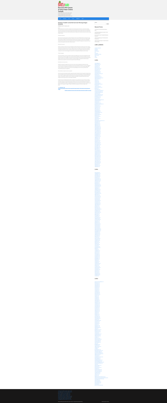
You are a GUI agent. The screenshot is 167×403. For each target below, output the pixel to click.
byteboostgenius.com (98, 229)
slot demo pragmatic (98, 47)
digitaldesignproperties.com (99, 77)
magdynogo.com (97, 166)
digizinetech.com (97, 148)
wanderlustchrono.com (98, 339)
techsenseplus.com (97, 143)
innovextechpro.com (98, 131)
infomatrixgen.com (97, 149)
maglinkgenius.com (98, 203)
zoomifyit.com (97, 275)
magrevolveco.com (97, 158)
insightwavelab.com (98, 334)
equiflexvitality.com (97, 354)
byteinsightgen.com (98, 147)
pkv (95, 52)
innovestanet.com (97, 246)
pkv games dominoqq (98, 54)
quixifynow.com (97, 241)
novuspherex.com (97, 303)
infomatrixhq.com (97, 199)
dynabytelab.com (97, 286)
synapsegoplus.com (98, 230)
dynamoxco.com (97, 252)
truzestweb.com (97, 268)
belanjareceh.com (97, 70)
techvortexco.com (97, 181)
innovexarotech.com (98, 159)
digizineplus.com (97, 236)
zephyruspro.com (97, 242)
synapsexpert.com (97, 269)
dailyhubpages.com (97, 357)
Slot (69, 18)
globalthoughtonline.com (98, 84)
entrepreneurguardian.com (99, 363)
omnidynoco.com (97, 266)
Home (60, 18)
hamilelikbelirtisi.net (98, 320)
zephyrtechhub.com (98, 267)
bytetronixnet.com (97, 163)
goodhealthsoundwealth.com (99, 103)
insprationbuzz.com (98, 72)
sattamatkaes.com (97, 89)
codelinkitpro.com (97, 174)
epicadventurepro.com (98, 333)
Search (96, 22)
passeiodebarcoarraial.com (99, 73)
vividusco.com (97, 296)
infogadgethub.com (98, 173)
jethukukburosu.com (98, 96)
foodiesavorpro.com (98, 331)
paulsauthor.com (97, 113)
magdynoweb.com (97, 218)
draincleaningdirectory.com (99, 94)
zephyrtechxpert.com (98, 212)
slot (64, 87)
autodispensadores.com (98, 369)
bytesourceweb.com (98, 155)
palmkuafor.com (97, 66)
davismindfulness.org (98, 381)
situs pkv (70, 390)
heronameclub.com (97, 116)
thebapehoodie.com (98, 100)
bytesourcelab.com (97, 238)
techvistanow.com (97, 198)
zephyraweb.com (97, 300)
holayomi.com (97, 375)
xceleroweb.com (97, 272)
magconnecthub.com (98, 228)
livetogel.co (96, 348)
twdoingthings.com (98, 111)
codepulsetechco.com (98, 193)
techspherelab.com (97, 224)
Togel (82, 18)
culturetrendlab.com (98, 340)
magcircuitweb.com (98, 132)
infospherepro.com (97, 330)
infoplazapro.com (97, 138)
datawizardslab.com (98, 327)
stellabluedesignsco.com (98, 112)
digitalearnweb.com (98, 64)
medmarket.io (97, 117)
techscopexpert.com (98, 133)
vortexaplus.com (97, 261)
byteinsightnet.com (98, 192)
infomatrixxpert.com (98, 196)
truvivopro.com (97, 295)
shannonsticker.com (98, 71)
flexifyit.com (96, 248)
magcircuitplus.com (98, 161)
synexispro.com (97, 374)
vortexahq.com (97, 297)
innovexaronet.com (97, 197)
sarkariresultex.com (98, 78)
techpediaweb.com (97, 134)
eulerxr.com (96, 343)
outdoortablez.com (97, 118)
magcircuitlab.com (97, 204)
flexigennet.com (97, 115)
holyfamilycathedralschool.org (99, 378)
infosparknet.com (97, 239)
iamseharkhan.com (97, 75)
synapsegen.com (97, 258)
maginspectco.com (97, 165)
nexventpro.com (97, 308)
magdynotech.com (97, 234)
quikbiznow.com (97, 271)
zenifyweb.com (97, 347)
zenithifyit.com (97, 298)
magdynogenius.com (98, 127)
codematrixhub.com (98, 142)
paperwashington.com (98, 365)
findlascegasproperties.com (99, 350)
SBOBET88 (77, 18)
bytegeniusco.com (97, 141)
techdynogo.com (97, 122)
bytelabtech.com (97, 177)
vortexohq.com (97, 332)
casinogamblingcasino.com (99, 92)
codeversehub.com (97, 226)
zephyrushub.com (97, 284)
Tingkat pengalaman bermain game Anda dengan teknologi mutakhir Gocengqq (78, 90)
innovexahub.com (97, 292)
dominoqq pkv (97, 51)
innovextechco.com (97, 202)
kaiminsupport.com (98, 69)
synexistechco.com (97, 294)
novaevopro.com (97, 304)
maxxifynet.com (97, 291)
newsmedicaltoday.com (98, 371)
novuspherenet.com (98, 263)
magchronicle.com (97, 123)
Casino (73, 18)
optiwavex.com (97, 265)
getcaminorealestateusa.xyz (99, 385)
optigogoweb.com (97, 273)
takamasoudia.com (97, 110)
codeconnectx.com (97, 195)
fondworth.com (97, 74)
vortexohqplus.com (97, 318)
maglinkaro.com (97, 221)
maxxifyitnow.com (97, 240)
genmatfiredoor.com (98, 349)
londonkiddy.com (97, 379)
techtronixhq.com (97, 172)
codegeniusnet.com (98, 189)
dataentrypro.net (97, 67)
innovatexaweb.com (98, 178)
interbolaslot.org (97, 65)
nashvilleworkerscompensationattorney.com (101, 377)
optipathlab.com (97, 285)
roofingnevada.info (97, 372)
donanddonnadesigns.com (99, 352)
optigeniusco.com (97, 302)
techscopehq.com (97, 235)
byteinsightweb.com (98, 126)
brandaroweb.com (97, 274)
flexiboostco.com (97, 282)
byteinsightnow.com (98, 156)
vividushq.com (97, 260)
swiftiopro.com (97, 319)
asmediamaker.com (98, 83)
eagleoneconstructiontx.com (99, 353)
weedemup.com (97, 366)
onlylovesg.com (97, 355)
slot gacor (66, 397)
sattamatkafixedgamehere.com (99, 362)
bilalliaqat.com (97, 368)
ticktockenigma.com (98, 342)
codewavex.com (97, 205)
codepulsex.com (97, 216)
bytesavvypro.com (97, 146)
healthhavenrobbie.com (98, 351)
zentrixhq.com (97, 245)
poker (95, 56)
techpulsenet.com (97, 211)
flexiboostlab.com (97, 317)
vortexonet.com (97, 290)
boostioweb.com (97, 283)
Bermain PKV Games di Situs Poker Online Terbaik (65, 9)
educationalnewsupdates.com (99, 281)
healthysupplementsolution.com (99, 120)
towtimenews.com (97, 93)
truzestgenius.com (97, 210)
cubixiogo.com (97, 262)
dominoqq (96, 53)
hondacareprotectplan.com (99, 91)
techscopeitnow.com (98, 162)
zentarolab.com (97, 270)
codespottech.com (97, 121)
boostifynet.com (97, 307)
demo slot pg (97, 55)
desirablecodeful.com (98, 114)
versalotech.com (97, 321)
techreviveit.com (97, 139)
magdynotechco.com (98, 179)
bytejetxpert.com (97, 164)
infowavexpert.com (97, 140)
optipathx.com (97, 243)
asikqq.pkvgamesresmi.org (67, 399)
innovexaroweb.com (98, 219)
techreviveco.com (97, 220)
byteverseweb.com (97, 227)
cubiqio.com (96, 328)
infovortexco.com (97, 213)
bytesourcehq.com (97, 191)
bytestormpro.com (97, 338)
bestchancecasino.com (98, 367)
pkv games (61, 87)
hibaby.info (96, 364)
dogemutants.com (97, 108)
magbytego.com (97, 188)
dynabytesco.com (97, 325)
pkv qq (65, 390)
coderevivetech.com (98, 157)
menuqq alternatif (60, 390)
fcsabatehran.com (97, 107)
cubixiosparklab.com (98, 200)
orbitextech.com (97, 345)
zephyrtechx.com (97, 309)
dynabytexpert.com (97, 247)
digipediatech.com (97, 124)
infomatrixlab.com (97, 225)
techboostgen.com (97, 175)
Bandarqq (64, 18)
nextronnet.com (97, 251)
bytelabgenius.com (97, 135)
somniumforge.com (98, 97)
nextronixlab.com (97, 244)
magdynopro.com (97, 137)
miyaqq (59, 399)
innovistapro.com (97, 316)
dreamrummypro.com (98, 68)
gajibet (62, 399)
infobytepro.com (97, 187)
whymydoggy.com (97, 63)
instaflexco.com (97, 315)
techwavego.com (97, 215)
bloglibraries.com (97, 98)
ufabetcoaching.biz (97, 380)
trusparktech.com (97, 305)
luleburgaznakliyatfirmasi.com (99, 99)
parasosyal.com (97, 101)
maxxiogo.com (97, 249)
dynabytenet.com (97, 222)
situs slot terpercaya (65, 391)
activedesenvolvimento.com (99, 356)
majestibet (69, 398)
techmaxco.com (97, 322)
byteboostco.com (97, 206)
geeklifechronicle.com (98, 329)
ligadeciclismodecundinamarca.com (100, 376)
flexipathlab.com (97, 259)
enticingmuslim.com (98, 102)
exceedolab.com (97, 323)
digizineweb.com (97, 194)
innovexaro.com (97, 237)
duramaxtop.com (97, 109)
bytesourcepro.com (97, 223)
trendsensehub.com (98, 341)
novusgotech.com (97, 250)
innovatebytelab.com (98, 186)
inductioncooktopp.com (98, 370)
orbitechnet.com (97, 264)
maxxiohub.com (97, 299)
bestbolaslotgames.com (98, 361)
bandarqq (65, 398)
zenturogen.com (97, 253)
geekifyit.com (97, 88)
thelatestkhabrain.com (98, 76)
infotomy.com (97, 119)
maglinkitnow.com (97, 125)
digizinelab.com (97, 214)
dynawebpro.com (97, 257)
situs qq (96, 57)
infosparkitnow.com (98, 180)
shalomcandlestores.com (98, 87)
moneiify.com (97, 85)
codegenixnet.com (97, 154)
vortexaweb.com (97, 301)
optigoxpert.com (97, 310)
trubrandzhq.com (97, 306)
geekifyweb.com (97, 182)
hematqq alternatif (64, 396)
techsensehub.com (97, 176)
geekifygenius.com (97, 344)
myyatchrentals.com (98, 86)
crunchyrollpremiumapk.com (99, 90)
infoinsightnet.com (97, 190)
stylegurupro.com (97, 326)
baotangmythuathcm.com (98, 95)
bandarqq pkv (62, 397)
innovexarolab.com (97, 150)
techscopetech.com (97, 217)
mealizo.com (97, 79)
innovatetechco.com (98, 136)
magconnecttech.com (98, 346)
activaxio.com (97, 324)
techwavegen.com (97, 145)
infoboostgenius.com (98, 144)
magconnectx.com (97, 373)
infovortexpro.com (97, 160)
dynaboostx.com (97, 314)
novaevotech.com (97, 201)
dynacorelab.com (97, 293)
